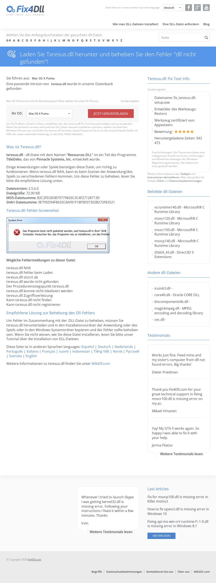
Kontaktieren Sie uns (159, 572)
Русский (132, 351)
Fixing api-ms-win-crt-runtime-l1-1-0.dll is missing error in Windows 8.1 (177, 523)
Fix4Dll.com (34, 559)
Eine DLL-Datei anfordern (181, 24)
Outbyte (185, 174)
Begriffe (97, 572)
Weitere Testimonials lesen (181, 454)
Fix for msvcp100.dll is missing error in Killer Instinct (177, 499)
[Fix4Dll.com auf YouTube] (206, 7)
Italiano (32, 351)
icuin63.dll (162, 288)
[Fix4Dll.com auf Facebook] (188, 7)
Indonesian (81, 351)
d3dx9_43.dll (164, 252)
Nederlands (124, 346)
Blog (206, 24)
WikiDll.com (101, 363)
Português (14, 351)
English (31, 356)
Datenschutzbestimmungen (185, 181)
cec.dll (159, 319)
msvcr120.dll (164, 218)
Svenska (15, 356)
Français (48, 351)
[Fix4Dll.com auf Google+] (197, 7)
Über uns (183, 572)
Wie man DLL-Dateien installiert (135, 24)
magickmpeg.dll (166, 308)
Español (87, 346)
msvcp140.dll (164, 241)
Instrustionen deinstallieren (163, 177)
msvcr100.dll (164, 229)
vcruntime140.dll (167, 207)
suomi (64, 351)
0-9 (8, 40)
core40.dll (162, 295)
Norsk (117, 351)
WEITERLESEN (161, 536)
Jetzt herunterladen (111, 113)
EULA (160, 181)
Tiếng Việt (101, 351)
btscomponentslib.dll (171, 301)
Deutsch (104, 346)
